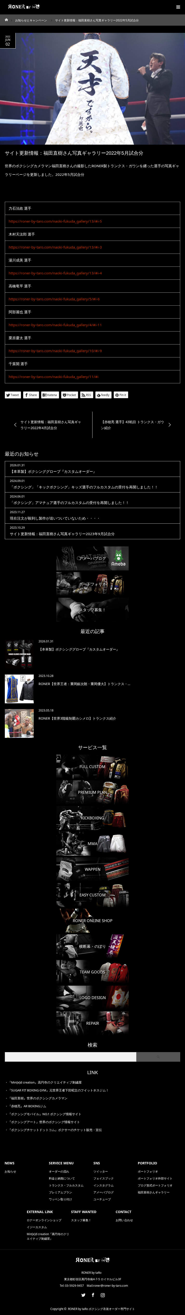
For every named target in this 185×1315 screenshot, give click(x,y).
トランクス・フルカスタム (66, 1185)
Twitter (82, 1294)
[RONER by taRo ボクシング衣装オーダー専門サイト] (92, 1262)
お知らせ (10, 1171)
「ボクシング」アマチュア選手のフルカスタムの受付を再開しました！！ (69, 502)
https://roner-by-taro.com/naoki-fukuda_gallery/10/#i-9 (55, 350)
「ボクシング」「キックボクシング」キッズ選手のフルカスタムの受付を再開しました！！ (84, 487)
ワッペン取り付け (60, 1199)
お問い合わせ (124, 1220)
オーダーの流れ (59, 1171)
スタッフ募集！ (81, 1220)
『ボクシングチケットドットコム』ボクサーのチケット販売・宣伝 (55, 1130)
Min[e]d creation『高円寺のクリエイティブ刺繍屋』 (48, 1236)
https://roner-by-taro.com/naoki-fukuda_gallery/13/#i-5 (55, 221)
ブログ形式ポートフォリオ (155, 1185)
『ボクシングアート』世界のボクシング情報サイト (44, 1122)
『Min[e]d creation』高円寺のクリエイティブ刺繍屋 (45, 1082)
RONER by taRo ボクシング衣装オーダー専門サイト (101, 1309)
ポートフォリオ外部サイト (155, 1178)
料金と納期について (62, 1178)
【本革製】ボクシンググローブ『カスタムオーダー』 (53, 471)
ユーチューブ (102, 1199)
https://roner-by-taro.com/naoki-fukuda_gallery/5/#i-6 (54, 298)
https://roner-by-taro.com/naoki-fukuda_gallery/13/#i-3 (55, 247)
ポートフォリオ (148, 1171)
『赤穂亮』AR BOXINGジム (27, 1106)
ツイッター (100, 1171)
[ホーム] (6, 18)
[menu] (178, 7)
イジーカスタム (37, 1227)
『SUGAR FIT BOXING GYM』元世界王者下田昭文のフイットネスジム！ (58, 1090)
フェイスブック (103, 1178)
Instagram (102, 1294)
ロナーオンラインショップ (44, 1220)
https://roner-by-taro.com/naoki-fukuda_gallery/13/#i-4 (55, 273)
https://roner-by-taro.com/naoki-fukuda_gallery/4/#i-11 (55, 324)
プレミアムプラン (60, 1192)
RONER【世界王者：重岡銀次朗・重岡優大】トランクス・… (84, 683)
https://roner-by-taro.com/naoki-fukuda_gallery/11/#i (54, 376)
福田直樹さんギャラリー (154, 1192)
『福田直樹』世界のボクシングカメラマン (37, 1098)
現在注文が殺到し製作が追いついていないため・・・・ (55, 518)
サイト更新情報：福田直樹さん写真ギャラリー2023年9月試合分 (62, 533)
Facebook (92, 1294)
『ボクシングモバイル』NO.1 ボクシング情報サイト (44, 1114)
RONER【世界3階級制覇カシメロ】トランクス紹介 (77, 718)
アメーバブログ (103, 1192)
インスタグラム (103, 1185)
